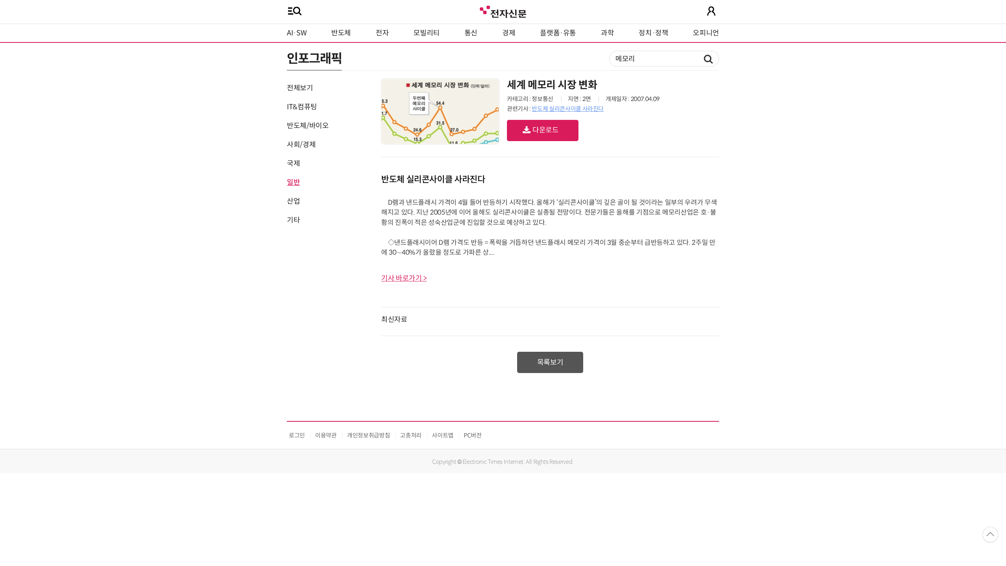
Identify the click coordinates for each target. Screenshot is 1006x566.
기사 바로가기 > (404, 278)
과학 (607, 33)
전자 (382, 33)
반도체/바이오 (308, 125)
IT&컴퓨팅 (302, 107)
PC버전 (473, 435)
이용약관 (326, 435)
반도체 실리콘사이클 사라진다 (568, 108)
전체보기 (300, 88)
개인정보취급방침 (368, 435)
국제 (293, 163)
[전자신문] (503, 11)
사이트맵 (442, 435)
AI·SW (297, 33)
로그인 (297, 435)
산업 (293, 201)
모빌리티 (426, 33)
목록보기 (550, 362)
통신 (470, 33)
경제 (508, 33)
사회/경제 (301, 144)
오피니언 (706, 33)
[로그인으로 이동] (711, 11)
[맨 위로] (990, 534)
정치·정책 (653, 33)
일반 (293, 182)
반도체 (341, 33)
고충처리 (411, 435)
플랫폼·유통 (558, 33)
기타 (293, 220)
